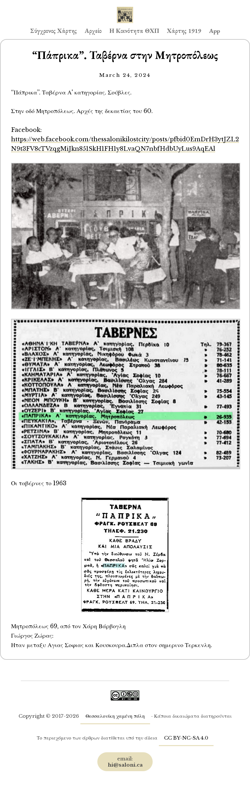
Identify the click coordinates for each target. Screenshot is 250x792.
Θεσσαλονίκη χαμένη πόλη (115, 716)
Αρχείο (93, 31)
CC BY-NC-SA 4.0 (186, 738)
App (214, 31)
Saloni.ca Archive (125, 8)
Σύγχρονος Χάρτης (53, 31)
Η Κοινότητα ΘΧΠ (134, 31)
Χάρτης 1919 (184, 31)
